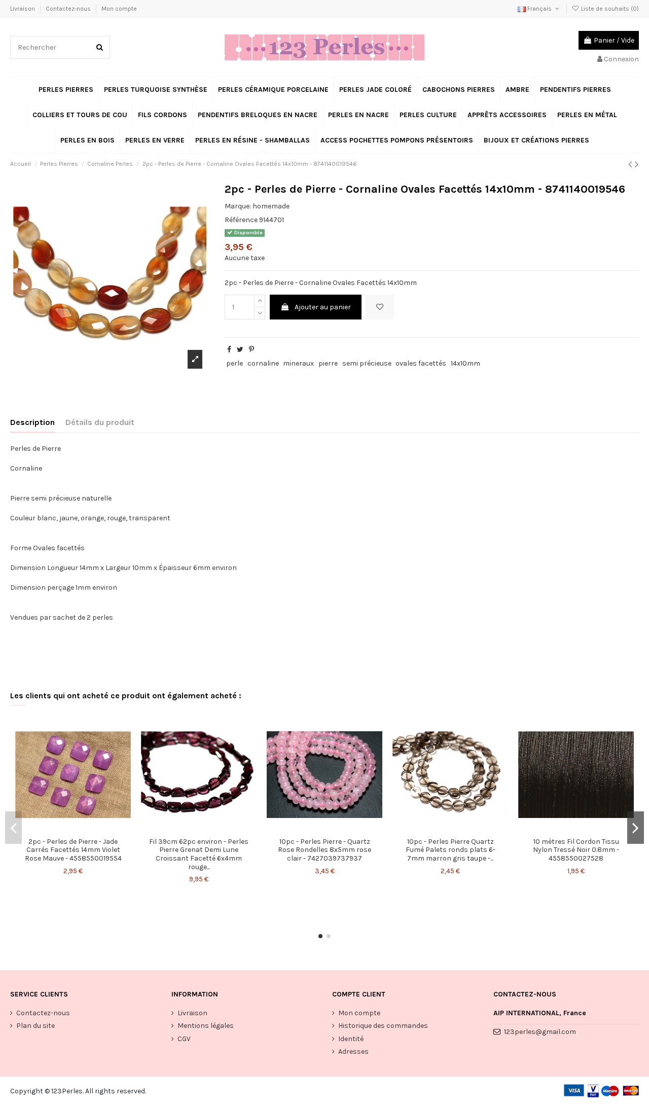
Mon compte (119, 8)
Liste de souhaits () (609, 8)
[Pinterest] (251, 349)
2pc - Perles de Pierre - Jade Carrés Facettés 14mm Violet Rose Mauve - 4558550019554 (73, 850)
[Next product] (637, 164)
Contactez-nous (69, 8)
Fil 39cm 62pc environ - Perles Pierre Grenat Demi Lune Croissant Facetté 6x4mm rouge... (198, 854)
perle (234, 363)
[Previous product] (631, 164)
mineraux (298, 363)
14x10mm (465, 363)
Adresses (353, 1051)
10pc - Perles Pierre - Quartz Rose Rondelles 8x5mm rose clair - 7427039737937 (324, 850)
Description (32, 422)
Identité (351, 1039)
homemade (271, 206)
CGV (184, 1039)
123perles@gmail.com (540, 1031)
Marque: (238, 206)
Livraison (23, 8)
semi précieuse (366, 363)
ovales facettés (420, 363)
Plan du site (35, 1025)
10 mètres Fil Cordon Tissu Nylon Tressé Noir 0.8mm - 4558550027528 (576, 850)
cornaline (263, 363)
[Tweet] (240, 349)
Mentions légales (205, 1025)
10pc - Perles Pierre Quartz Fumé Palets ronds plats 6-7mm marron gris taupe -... (450, 850)
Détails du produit (99, 422)
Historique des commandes (383, 1025)
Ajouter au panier (323, 307)
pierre (328, 363)
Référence (241, 220)
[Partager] (229, 349)
